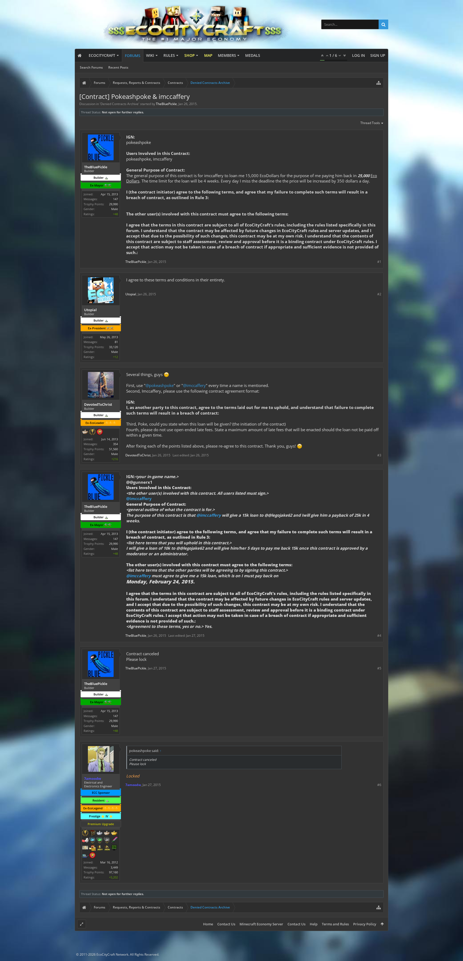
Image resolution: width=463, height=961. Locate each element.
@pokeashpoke (159, 385)
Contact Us (226, 924)
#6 (379, 785)
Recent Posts (118, 67)
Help (314, 924)
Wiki (150, 55)
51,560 (113, 449)
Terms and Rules (335, 924)
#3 (379, 455)
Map (208, 55)
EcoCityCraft (102, 55)
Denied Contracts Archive (119, 104)
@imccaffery (194, 385)
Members (227, 55)
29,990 (113, 204)
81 (116, 342)
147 (115, 199)
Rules (169, 55)
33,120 (113, 347)
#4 (379, 636)
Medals (252, 55)
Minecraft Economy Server (261, 924)
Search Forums (91, 67)
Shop (189, 55)
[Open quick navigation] (378, 83)
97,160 (113, 872)
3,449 (114, 867)
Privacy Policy (364, 924)
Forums (132, 55)
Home (208, 924)
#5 (379, 668)
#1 (379, 262)
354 (115, 444)
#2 (379, 294)
